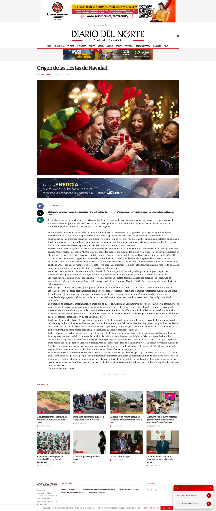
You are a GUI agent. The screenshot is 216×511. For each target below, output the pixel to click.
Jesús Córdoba (45, 74)
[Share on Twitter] (40, 213)
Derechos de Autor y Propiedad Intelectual (99, 490)
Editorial (129, 46)
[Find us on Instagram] (156, 489)
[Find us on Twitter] (151, 489)
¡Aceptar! (167, 508)
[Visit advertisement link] (108, 11)
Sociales (157, 46)
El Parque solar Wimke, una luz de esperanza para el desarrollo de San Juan (126, 420)
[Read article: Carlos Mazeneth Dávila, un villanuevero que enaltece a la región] (162, 442)
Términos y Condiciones (70, 490)
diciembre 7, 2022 (62, 74)
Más (166, 46)
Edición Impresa (143, 46)
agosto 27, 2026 (154, 426)
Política (70, 46)
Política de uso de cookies (129, 490)
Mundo (110, 46)
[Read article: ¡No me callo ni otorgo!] (126, 442)
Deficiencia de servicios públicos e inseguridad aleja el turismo (145, 212)
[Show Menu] (38, 36)
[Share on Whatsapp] (40, 220)
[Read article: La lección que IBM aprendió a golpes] (89, 442)
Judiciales (81, 46)
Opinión (119, 46)
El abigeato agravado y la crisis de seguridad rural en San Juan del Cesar (52, 420)
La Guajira (59, 46)
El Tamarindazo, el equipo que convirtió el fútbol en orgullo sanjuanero (50, 459)
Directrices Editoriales (97, 492)
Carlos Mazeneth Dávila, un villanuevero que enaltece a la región (159, 459)
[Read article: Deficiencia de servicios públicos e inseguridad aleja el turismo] (89, 402)
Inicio (49, 46)
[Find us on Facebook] (147, 489)
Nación (101, 46)
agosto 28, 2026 (44, 426)
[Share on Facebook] (40, 206)
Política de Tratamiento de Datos (73, 492)
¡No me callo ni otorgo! (120, 456)
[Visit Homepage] (108, 36)
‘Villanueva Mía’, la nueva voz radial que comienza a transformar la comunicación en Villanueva (161, 420)
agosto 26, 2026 (117, 460)
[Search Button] (178, 36)
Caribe (92, 46)
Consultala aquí (152, 508)
